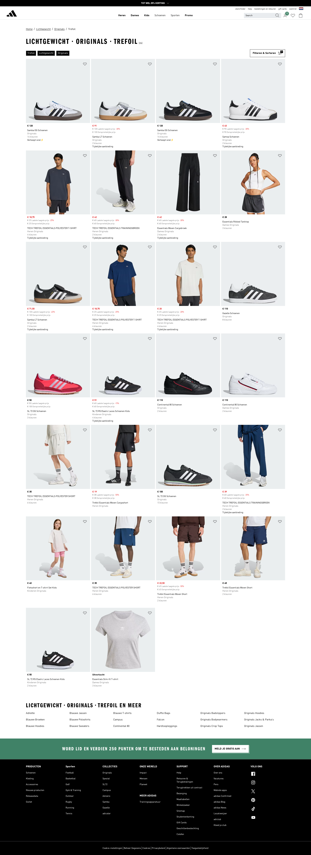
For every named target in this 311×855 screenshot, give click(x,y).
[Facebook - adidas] (268, 774)
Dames (135, 15)
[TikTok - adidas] (268, 809)
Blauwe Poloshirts (79, 719)
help (250, 9)
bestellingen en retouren (265, 9)
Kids (146, 15)
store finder (240, 9)
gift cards (282, 9)
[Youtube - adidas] (268, 818)
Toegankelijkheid (199, 848)
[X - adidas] (268, 791)
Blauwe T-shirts (122, 713)
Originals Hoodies (254, 713)
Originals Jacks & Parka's (259, 719)
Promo (189, 15)
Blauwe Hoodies (35, 726)
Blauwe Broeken (35, 719)
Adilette (30, 713)
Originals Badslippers (212, 713)
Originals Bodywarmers (213, 719)
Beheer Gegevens (132, 848)
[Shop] (11, 14)
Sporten (175, 15)
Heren (122, 15)
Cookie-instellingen (112, 848)
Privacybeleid (158, 848)
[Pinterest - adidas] (268, 800)
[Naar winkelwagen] (301, 15)
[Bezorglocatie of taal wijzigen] (301, 9)
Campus (118, 719)
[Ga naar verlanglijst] (293, 15)
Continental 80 (121, 726)
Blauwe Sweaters (79, 726)
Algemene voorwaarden (178, 848)
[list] (138, 53)
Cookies (146, 848)
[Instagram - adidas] (268, 783)
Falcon (160, 719)
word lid (292, 9)
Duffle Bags (163, 713)
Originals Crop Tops (211, 726)
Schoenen (160, 15)
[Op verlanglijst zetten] (84, 64)
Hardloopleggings (167, 726)
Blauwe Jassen (78, 713)
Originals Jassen (253, 726)
